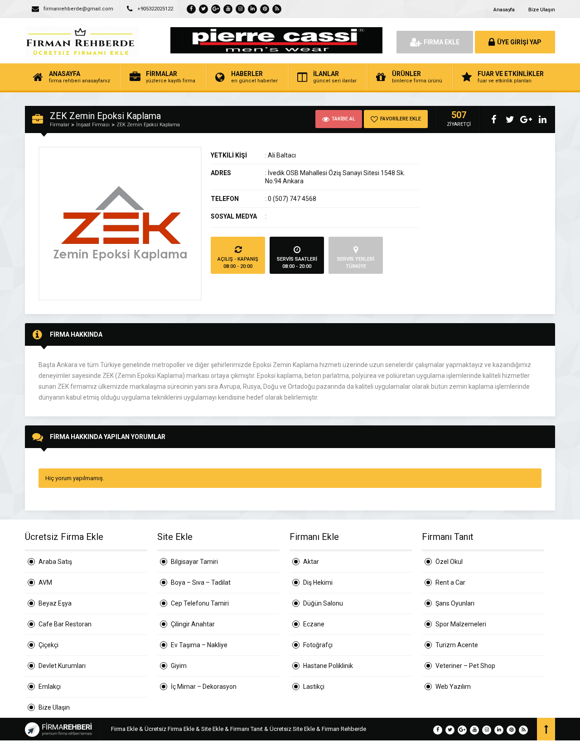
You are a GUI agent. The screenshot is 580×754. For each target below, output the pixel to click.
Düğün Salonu (323, 603)
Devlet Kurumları (62, 665)
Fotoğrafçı (318, 645)
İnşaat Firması (93, 125)
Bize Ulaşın (541, 10)
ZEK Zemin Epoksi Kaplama (148, 125)
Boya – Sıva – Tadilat (201, 582)
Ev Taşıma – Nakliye (199, 645)
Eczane (313, 624)
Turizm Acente (456, 645)
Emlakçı (50, 686)
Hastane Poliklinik (328, 665)
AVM (45, 582)
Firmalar (59, 125)
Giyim (179, 665)
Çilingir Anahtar (193, 624)
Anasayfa (504, 10)
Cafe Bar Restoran (65, 624)
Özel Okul (449, 561)
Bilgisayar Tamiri (194, 561)
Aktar (311, 561)
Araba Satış (55, 561)
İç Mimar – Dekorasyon (204, 686)
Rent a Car (450, 582)
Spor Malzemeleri (460, 624)
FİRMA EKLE (441, 42)
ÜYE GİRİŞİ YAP (519, 42)
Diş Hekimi (318, 582)
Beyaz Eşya (55, 603)
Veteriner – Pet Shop (465, 665)
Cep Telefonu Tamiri (200, 603)
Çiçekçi (48, 645)
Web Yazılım (453, 686)
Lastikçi (313, 686)
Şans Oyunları (454, 603)
